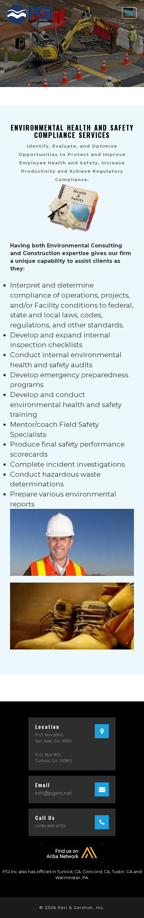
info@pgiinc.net (53, 793)
